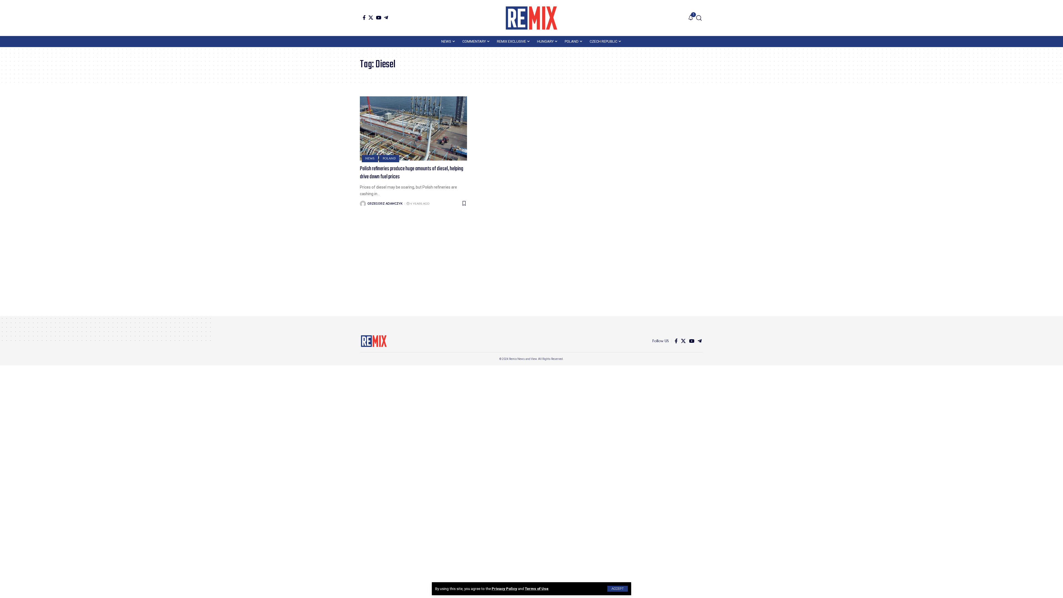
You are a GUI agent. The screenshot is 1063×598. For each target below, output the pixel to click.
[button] (617, 589)
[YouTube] (379, 17)
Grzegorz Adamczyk (385, 203)
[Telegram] (386, 17)
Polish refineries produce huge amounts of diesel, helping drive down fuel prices (411, 172)
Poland (389, 158)
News (370, 158)
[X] (371, 17)
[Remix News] (531, 18)
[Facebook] (364, 17)
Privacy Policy (504, 588)
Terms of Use (536, 588)
